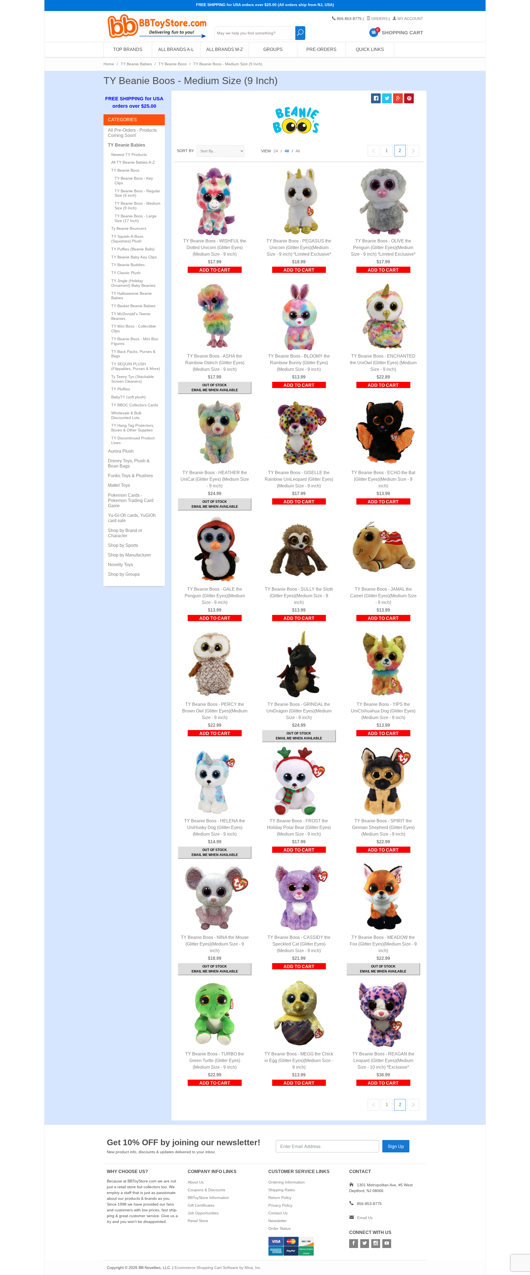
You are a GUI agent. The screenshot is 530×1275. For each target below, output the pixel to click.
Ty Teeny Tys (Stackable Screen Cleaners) (132, 378)
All (298, 151)
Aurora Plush (121, 451)
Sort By (185, 150)
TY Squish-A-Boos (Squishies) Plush (127, 238)
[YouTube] (386, 1243)
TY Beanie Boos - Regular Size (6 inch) (137, 193)
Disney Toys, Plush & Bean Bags (129, 463)
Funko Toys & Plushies (130, 475)
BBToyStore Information (208, 1197)
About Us (196, 1182)
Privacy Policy (280, 1205)
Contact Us (278, 1213)
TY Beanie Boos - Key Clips (134, 180)
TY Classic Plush (126, 273)
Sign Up (396, 1146)
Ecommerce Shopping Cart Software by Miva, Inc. (217, 1267)
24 (276, 151)
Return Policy (280, 1197)
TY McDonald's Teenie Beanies (130, 316)
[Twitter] (364, 1243)
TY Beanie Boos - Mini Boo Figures (134, 341)
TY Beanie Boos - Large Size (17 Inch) (136, 218)
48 (287, 151)
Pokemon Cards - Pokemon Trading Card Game (130, 500)
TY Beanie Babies (136, 64)
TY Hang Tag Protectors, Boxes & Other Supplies (132, 427)
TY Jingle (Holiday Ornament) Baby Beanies (133, 283)
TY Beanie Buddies (128, 265)
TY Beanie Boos (172, 64)
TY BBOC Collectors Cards (134, 405)
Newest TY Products (129, 154)
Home (109, 64)
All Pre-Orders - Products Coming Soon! (132, 133)
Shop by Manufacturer (129, 555)
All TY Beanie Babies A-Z (133, 162)
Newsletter (277, 1221)
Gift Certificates (201, 1205)
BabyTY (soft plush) (128, 397)
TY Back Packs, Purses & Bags (133, 353)
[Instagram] (375, 1243)
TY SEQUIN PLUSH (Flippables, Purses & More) (135, 366)
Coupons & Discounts (206, 1190)
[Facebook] (353, 1243)
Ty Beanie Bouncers (128, 228)
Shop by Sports (123, 545)
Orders (379, 19)
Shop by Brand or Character (125, 533)
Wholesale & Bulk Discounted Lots (126, 415)
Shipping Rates (281, 1190)
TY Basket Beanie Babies (133, 306)
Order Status (279, 1228)
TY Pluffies (120, 389)
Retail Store (198, 1221)
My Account (409, 19)
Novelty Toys (120, 564)
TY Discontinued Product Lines (133, 440)
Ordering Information (286, 1182)
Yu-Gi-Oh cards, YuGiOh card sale (132, 518)
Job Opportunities (203, 1213)
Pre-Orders (321, 49)
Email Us (365, 1217)
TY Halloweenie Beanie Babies (131, 295)
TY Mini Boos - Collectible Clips (133, 328)
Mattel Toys (119, 485)
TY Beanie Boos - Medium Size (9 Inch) (137, 205)
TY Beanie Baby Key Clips (134, 257)
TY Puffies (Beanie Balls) (133, 249)
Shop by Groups (124, 574)
